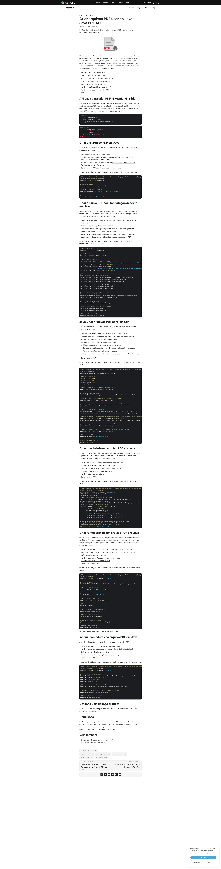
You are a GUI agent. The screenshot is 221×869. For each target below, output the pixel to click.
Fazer (85, 351)
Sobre (127, 2)
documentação (110, 729)
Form (99, 558)
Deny (210, 862)
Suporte (113, 2)
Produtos (97, 2)
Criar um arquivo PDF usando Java (93, 75)
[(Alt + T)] (74, 7)
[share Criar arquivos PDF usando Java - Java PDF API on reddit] (109, 775)
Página (90, 226)
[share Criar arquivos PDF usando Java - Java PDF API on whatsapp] (116, 775)
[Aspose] (68, 2)
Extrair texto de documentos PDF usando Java (98, 740)
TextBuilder (95, 234)
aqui (117, 631)
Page (108, 160)
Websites (120, 2)
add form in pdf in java (87, 754)
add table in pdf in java (119, 754)
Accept (203, 857)
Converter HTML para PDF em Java (94, 743)
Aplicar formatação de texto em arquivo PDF (97, 78)
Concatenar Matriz (90, 348)
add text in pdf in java (87, 757)
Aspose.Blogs (89, 15)
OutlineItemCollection (126, 649)
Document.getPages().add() (124, 157)
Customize (196, 862)
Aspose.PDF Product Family (88, 750)
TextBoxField (130, 552)
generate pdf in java (101, 757)
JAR (85, 111)
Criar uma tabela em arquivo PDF (93, 84)
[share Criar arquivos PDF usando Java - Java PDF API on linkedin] (105, 775)
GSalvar (85, 345)
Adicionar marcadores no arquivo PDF (95, 90)
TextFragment (100, 229)
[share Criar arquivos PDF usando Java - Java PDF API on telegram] (120, 775)
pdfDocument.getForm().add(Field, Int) (95, 560)
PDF (80, 56)
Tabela (93, 465)
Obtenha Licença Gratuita (90, 93)
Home (69, 7)
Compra (105, 2)
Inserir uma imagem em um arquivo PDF (95, 81)
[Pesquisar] (157, 2)
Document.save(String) (117, 168)
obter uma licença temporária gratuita (101, 709)
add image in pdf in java (103, 754)
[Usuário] (153, 2)
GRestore (106, 354)
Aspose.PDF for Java (87, 103)
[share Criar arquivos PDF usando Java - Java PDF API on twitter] (101, 775)
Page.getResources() (110, 339)
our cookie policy (207, 853)
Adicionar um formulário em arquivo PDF (96, 87)
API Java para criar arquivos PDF (93, 72)
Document (106, 154)
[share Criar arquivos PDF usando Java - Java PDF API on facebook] (112, 775)
